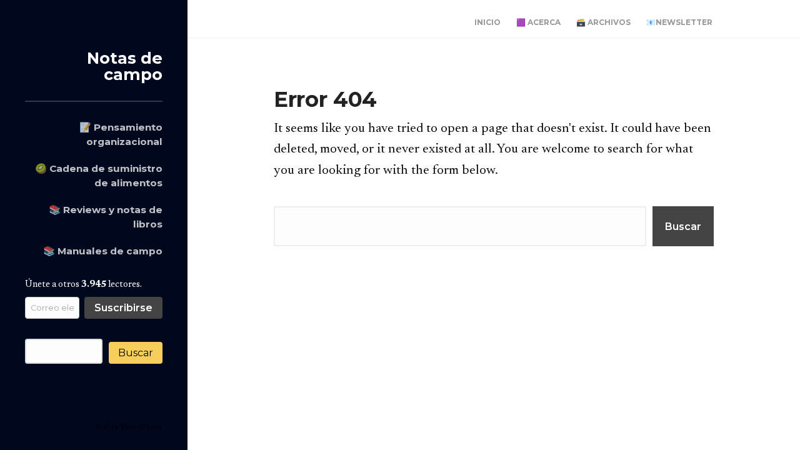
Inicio (487, 22)
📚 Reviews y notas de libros (105, 217)
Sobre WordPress (129, 427)
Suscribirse (123, 308)
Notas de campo (124, 66)
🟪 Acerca (538, 22)
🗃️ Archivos (603, 22)
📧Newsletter (679, 22)
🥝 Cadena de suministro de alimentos (98, 175)
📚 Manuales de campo (102, 251)
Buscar (135, 353)
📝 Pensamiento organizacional (120, 134)
